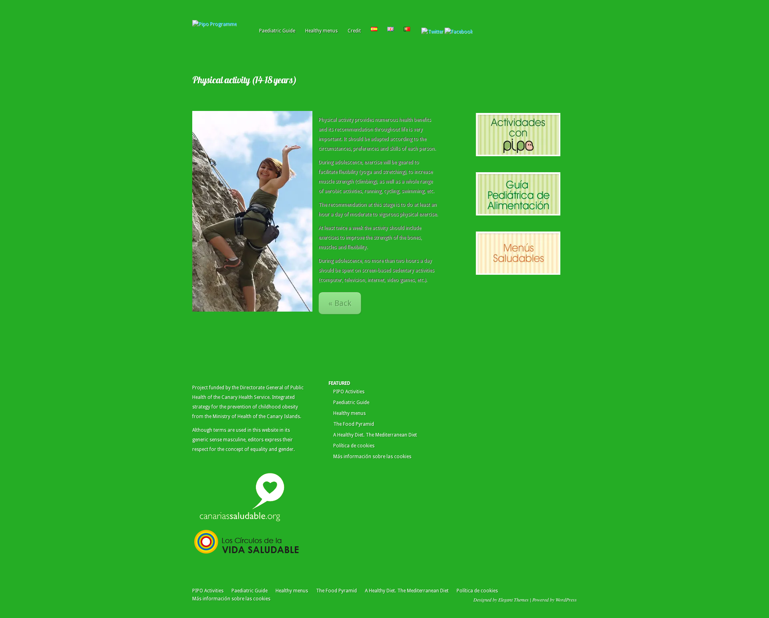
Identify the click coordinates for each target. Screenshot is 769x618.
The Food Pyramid (353, 424)
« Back (339, 303)
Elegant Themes (513, 599)
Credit (354, 31)
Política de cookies (353, 446)
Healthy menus (321, 31)
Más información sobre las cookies (372, 456)
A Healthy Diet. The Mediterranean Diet (375, 435)
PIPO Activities (348, 392)
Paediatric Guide (277, 31)
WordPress (566, 599)
